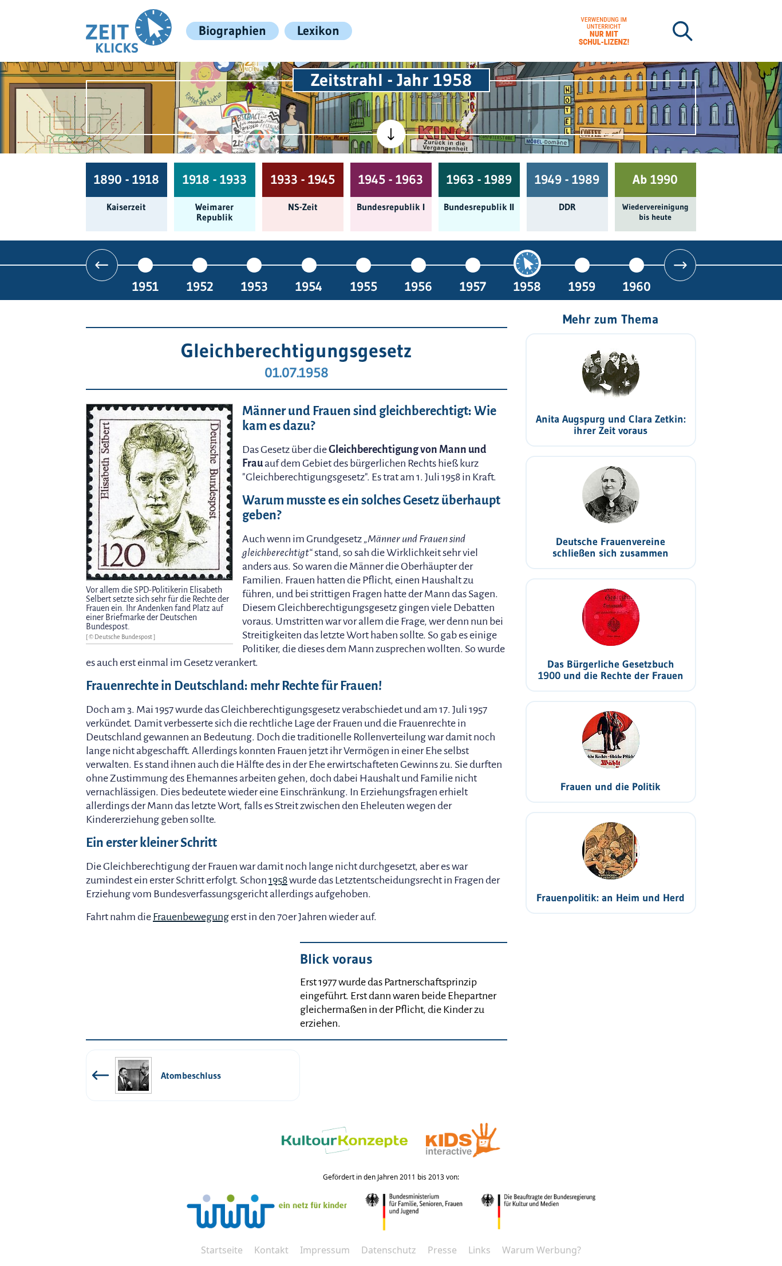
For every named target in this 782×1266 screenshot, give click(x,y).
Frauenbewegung (191, 916)
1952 (200, 286)
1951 (145, 286)
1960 (637, 286)
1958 (527, 286)
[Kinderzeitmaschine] (254, 79)
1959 (581, 286)
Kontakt (271, 1250)
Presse (442, 1250)
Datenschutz (388, 1250)
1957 (473, 286)
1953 (254, 286)
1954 (308, 286)
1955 (363, 286)
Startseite (222, 1250)
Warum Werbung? (541, 1250)
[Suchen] (682, 31)
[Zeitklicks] (129, 31)
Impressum (325, 1250)
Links (479, 1250)
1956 (418, 286)
